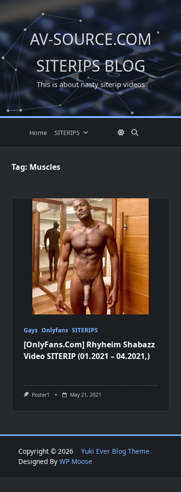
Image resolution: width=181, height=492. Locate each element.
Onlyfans (55, 330)
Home (38, 132)
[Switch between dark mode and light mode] (121, 132)
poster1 (41, 394)
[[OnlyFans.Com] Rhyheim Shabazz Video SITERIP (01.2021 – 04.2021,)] (90, 256)
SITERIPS (67, 132)
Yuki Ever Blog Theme (115, 451)
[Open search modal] (134, 132)
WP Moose (75, 461)
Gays (31, 330)
